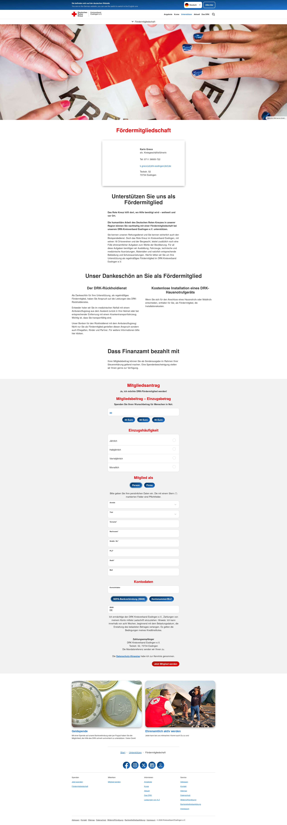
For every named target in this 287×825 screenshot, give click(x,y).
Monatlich (114, 467)
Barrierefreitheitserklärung (190, 804)
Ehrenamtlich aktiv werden (163, 731)
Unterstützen (186, 14)
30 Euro (129, 419)
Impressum (184, 808)
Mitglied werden (114, 782)
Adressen (184, 782)
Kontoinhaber (115, 587)
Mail (111, 570)
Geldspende (80, 731)
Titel (111, 512)
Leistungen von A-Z (152, 799)
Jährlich (113, 440)
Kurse (176, 14)
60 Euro (143, 419)
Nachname (114, 531)
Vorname (113, 522)
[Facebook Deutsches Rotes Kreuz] (126, 765)
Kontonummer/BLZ (162, 598)
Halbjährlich (115, 449)
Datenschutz (185, 795)
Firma (149, 485)
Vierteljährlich (116, 458)
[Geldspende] (107, 704)
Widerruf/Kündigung (188, 799)
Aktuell (197, 14)
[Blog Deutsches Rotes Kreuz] (152, 765)
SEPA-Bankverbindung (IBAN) (129, 598)
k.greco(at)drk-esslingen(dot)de (155, 166)
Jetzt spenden (77, 782)
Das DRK (205, 14)
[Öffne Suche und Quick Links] (213, 14)
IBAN (111, 607)
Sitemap (183, 791)
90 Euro (158, 419)
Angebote (168, 14)
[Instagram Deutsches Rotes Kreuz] (135, 765)
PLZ (111, 551)
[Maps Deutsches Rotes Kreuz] (160, 765)
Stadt (112, 560)
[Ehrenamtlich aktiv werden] (180, 704)
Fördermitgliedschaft (80, 786)
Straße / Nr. (114, 541)
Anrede (112, 502)
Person (136, 485)
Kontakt (183, 786)
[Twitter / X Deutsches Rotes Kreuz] (143, 765)
